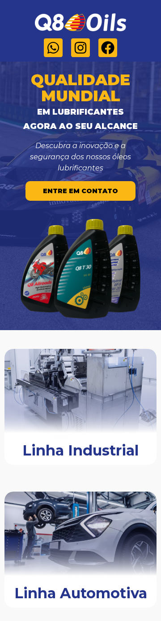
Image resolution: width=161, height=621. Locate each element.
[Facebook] (107, 47)
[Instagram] (80, 47)
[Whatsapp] (53, 47)
